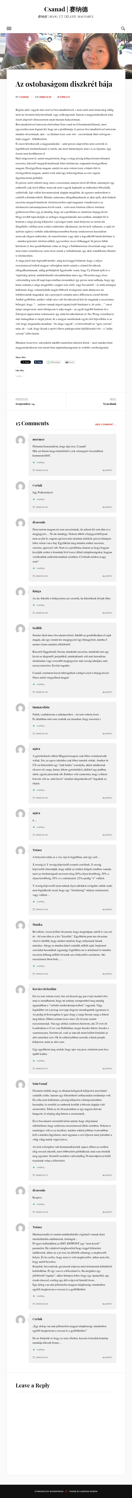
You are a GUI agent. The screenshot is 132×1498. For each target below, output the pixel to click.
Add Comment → (105, 424)
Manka (37, 924)
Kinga (37, 591)
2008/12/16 (42, 909)
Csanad (24, 97)
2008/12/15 (42, 507)
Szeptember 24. (25, 404)
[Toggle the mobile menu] (9, 28)
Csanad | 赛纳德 (66, 9)
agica (36, 749)
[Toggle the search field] (123, 28)
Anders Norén (88, 1491)
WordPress (57, 1491)
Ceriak (37, 485)
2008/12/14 (45, 97)
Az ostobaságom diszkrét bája (64, 83)
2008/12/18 (42, 1212)
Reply (109, 470)
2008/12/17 (42, 1068)
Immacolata (41, 707)
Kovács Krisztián (44, 989)
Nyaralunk (109, 404)
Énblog (65, 97)
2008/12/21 (42, 1357)
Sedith (37, 628)
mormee (39, 439)
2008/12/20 (42, 1304)
